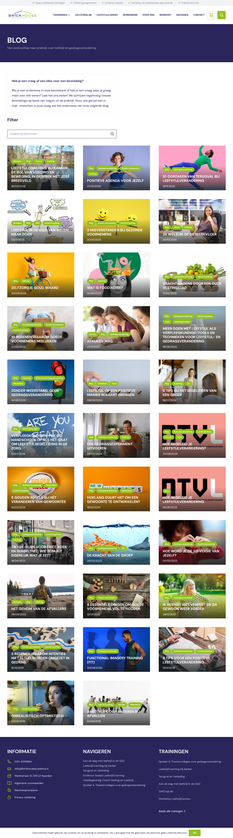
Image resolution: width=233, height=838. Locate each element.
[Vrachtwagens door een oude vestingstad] (192, 274)
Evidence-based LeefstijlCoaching (103, 775)
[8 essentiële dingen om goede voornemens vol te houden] (116, 596)
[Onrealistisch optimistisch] (40, 703)
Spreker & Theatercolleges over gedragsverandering (114, 785)
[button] (68, 15)
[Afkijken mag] (116, 328)
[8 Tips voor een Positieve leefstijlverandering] (192, 649)
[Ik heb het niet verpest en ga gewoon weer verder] (192, 596)
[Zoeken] (112, 134)
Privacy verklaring (25, 797)
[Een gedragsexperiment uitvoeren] (116, 435)
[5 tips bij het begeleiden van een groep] (192, 382)
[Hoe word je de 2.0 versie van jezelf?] (192, 542)
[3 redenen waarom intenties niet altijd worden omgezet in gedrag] (40, 649)
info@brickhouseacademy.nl (31, 768)
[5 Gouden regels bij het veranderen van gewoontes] (40, 489)
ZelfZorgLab (166, 791)
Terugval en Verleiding (96, 770)
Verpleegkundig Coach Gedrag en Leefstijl (108, 780)
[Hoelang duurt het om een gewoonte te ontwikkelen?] (116, 489)
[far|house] (11, 776)
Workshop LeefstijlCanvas (174, 798)
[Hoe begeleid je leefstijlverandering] (192, 489)
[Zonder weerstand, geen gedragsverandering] (40, 382)
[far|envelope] (11, 769)
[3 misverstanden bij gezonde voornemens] (116, 221)
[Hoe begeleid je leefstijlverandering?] (192, 435)
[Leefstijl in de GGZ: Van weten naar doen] (40, 221)
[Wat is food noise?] (116, 274)
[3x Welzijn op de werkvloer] (192, 221)
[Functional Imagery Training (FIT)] (116, 649)
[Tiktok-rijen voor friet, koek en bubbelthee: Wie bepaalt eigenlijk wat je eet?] (40, 542)
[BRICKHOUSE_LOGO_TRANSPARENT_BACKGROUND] (22, 15)
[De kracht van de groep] (116, 542)
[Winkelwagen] (211, 15)
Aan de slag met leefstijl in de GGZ (104, 760)
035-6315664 (23, 761)
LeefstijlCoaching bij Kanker (99, 765)
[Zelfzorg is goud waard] (40, 274)
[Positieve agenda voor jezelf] (116, 168)
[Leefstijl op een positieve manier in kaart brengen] (116, 382)
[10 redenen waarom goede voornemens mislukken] (40, 328)
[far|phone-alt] (11, 761)
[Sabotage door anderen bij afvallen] (116, 703)
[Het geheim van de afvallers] (40, 596)
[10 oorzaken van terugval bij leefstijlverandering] (192, 168)
